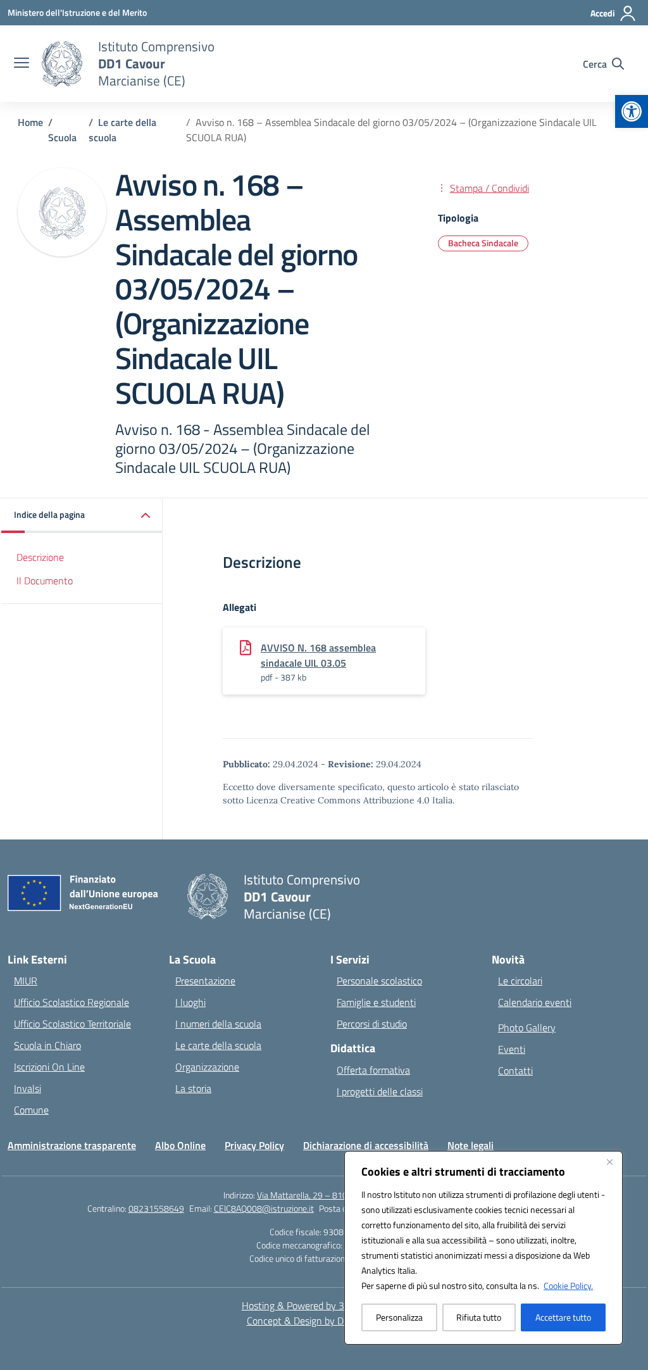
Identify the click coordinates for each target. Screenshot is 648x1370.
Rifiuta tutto (478, 1317)
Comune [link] (31, 1109)
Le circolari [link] (520, 980)
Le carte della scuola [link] (218, 1045)
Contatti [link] (515, 1070)
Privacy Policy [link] (254, 1145)
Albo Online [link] (180, 1145)
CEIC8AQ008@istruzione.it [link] (264, 1208)
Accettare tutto (563, 1317)
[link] (631, 111)
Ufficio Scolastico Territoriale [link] (72, 1023)
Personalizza (399, 1317)
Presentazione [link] (205, 980)
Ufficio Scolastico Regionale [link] (71, 1002)
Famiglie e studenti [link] (376, 1002)
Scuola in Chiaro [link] (47, 1045)
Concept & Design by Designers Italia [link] (324, 1320)
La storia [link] (193, 1088)
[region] (483, 1248)
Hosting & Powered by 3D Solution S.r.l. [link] (324, 1305)
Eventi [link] (511, 1049)
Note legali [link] (470, 1145)
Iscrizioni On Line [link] (49, 1066)
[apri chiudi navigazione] (21, 64)
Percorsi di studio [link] (372, 1023)
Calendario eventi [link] (534, 1002)
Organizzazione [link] (207, 1066)
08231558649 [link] (156, 1208)
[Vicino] (609, 1161)
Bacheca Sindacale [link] (483, 242)
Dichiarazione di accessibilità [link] (365, 1145)
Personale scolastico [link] (379, 980)
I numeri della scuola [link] (218, 1023)
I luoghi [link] (190, 1002)
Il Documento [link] (44, 580)
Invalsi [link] (27, 1088)
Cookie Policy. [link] (568, 1285)
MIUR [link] (25, 980)
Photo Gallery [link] (527, 1027)
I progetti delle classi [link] (380, 1091)
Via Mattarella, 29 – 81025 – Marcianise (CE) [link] (341, 1195)
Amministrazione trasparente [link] (72, 1145)
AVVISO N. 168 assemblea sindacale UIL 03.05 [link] (318, 655)
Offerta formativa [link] (373, 1070)
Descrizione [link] (40, 557)
